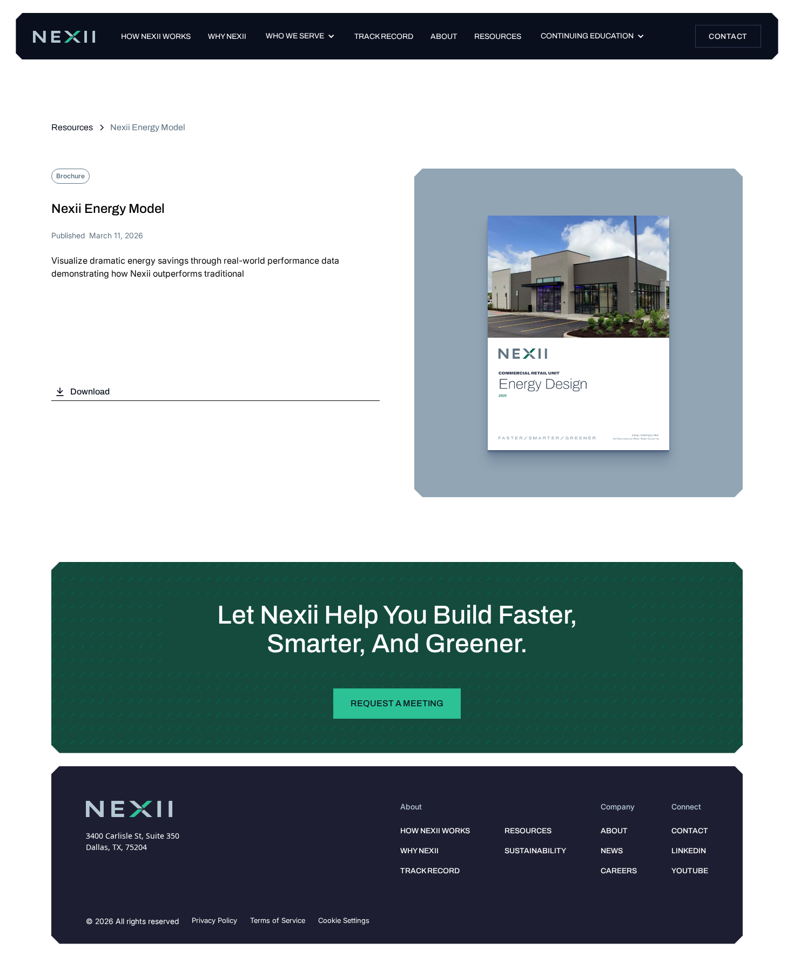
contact (689, 831)
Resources (497, 36)
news (612, 851)
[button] (300, 36)
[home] (64, 36)
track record (383, 36)
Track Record (430, 871)
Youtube (689, 871)
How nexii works (156, 36)
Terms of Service (277, 920)
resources (527, 831)
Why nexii (227, 36)
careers (619, 871)
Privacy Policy (214, 920)
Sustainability (535, 851)
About (443, 36)
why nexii (419, 851)
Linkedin (688, 851)
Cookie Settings (343, 920)
